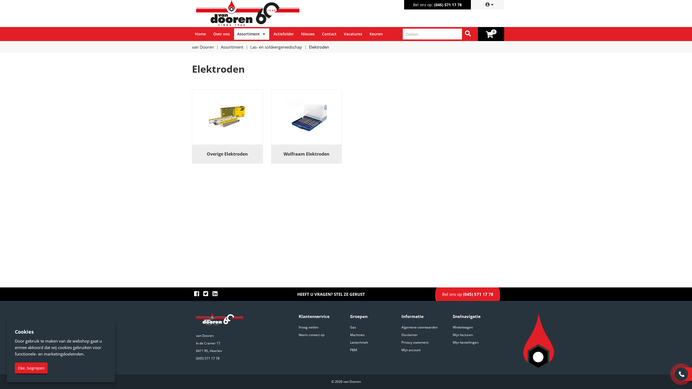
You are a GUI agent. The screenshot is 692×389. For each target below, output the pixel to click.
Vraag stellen (308, 327)
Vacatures (353, 33)
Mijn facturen (463, 335)
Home (200, 33)
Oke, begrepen (31, 368)
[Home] (270, 13)
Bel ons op (467, 294)
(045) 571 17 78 (448, 4)
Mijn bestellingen (465, 342)
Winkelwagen (463, 327)
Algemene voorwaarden (419, 327)
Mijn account (411, 350)
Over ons (221, 33)
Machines (357, 335)
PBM (353, 350)
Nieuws (308, 33)
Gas (353, 327)
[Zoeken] (468, 34)
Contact (329, 33)
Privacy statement (414, 342)
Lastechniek (359, 342)
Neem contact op (311, 335)
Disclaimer (409, 335)
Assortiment (248, 33)
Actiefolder (284, 33)
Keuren (376, 33)
